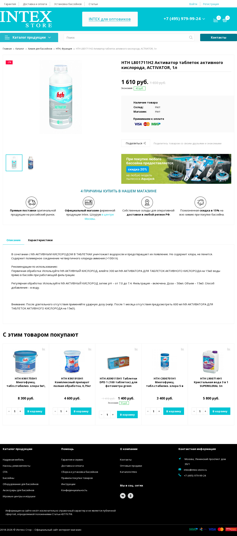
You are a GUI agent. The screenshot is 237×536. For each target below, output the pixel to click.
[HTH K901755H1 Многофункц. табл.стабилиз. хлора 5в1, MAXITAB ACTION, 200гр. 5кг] (26, 360)
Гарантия (10, 4)
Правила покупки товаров (77, 478)
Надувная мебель (13, 459)
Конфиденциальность (74, 490)
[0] (225, 20)
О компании (128, 449)
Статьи (93, 4)
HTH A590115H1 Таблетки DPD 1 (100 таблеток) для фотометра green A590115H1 (118, 383)
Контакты (218, 37)
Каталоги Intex (128, 471)
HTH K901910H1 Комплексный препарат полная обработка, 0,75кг (72, 382)
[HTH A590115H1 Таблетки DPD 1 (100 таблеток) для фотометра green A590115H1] (118, 360)
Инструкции (68, 484)
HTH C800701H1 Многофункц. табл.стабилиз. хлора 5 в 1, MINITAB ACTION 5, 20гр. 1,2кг (165, 385)
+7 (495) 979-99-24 (182, 18)
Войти (193, 4)
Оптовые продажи (131, 465)
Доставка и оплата (35, 4)
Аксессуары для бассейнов (18, 490)
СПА (5, 471)
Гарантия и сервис (72, 459)
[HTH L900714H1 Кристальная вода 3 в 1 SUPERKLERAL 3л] (211, 360)
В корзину (34, 411)
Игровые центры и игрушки (19, 496)
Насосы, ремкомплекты (16, 465)
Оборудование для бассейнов (21, 484)
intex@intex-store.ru (195, 469)
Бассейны (8, 478)
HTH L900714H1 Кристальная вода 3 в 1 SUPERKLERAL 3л (211, 382)
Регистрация (211, 4)
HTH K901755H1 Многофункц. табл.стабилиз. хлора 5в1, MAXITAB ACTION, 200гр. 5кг (26, 383)
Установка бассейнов (68, 4)
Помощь (67, 449)
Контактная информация (197, 449)
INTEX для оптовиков (110, 19)
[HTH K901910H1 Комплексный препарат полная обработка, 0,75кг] (72, 360)
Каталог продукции (29, 37)
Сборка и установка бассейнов (79, 471)
